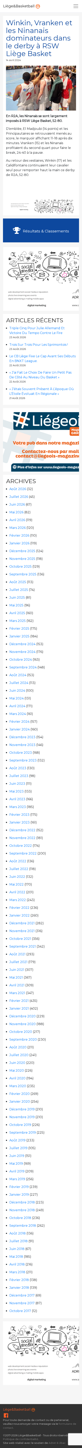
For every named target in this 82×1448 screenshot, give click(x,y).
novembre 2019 (22, 1117)
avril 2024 (17, 706)
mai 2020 (16, 1070)
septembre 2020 (23, 1039)
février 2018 (19, 1280)
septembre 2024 (23, 667)
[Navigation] (76, 6)
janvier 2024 (19, 729)
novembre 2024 (22, 652)
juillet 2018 (18, 1241)
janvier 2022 (19, 915)
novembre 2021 (22, 931)
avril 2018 (17, 1264)
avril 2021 (16, 985)
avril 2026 (17, 520)
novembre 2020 (22, 1024)
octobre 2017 (20, 1311)
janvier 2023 (19, 822)
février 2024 (19, 722)
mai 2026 (16, 512)
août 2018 (17, 1233)
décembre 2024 (22, 644)
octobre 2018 (20, 1218)
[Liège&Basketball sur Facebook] (6, 1416)
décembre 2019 (22, 1109)
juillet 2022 (18, 869)
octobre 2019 (20, 1125)
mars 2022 (17, 900)
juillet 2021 (18, 962)
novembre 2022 (22, 838)
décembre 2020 (22, 1016)
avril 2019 (16, 1171)
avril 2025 (17, 613)
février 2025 (19, 628)
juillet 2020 (18, 1055)
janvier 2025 (19, 636)
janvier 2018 (19, 1288)
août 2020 (17, 1047)
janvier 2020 (19, 1101)
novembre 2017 (22, 1303)
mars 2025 (17, 621)
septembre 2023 (23, 760)
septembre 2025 (22, 574)
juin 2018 (16, 1249)
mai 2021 (16, 977)
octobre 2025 (20, 566)
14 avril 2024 (13, 60)
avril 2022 (17, 892)
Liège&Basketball (19, 6)
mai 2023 (16, 791)
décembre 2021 (22, 923)
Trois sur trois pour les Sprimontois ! (38, 345)
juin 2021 (16, 970)
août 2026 (17, 489)
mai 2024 (16, 698)
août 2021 (17, 954)
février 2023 (19, 815)
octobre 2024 (20, 659)
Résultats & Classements (45, 231)
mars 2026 (17, 528)
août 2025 (17, 582)
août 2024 (17, 675)
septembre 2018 (22, 1226)
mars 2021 (17, 993)
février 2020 (19, 1094)
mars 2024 (17, 714)
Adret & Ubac (57, 1442)
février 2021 (19, 1001)
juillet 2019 (18, 1148)
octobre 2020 (20, 1032)
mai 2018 (16, 1257)
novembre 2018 (22, 1210)
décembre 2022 (22, 830)
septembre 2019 (22, 1132)
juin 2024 (17, 690)
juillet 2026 (18, 497)
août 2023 (17, 768)
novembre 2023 (22, 745)
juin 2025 (17, 597)
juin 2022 (17, 877)
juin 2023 (17, 784)
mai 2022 (16, 884)
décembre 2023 (22, 737)
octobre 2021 (20, 939)
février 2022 (19, 908)
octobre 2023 (20, 753)
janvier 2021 (19, 1008)
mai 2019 (16, 1163)
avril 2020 (17, 1078)
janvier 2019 (19, 1194)
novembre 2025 (22, 559)
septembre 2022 (23, 853)
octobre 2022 (20, 846)
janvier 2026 (19, 543)
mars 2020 (17, 1086)
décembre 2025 (22, 551)
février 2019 (19, 1187)
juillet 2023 (18, 776)
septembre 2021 (22, 946)
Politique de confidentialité (20, 1439)
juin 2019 (16, 1156)
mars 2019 (17, 1179)
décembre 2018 (22, 1202)
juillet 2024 (18, 683)
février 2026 (19, 535)
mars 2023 (17, 807)
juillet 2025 (18, 590)
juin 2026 (17, 504)
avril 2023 (17, 799)
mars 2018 (17, 1272)
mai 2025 (16, 605)
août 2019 (17, 1140)
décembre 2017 (22, 1295)
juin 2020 (17, 1063)
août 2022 (17, 861)
